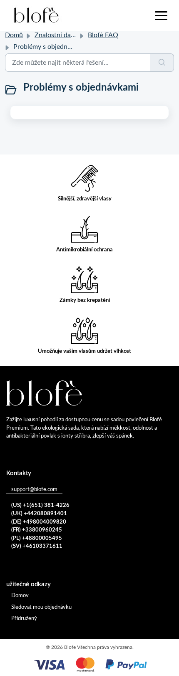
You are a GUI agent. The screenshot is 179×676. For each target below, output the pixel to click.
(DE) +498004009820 (38, 522)
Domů (14, 35)
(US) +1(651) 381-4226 (40, 505)
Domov (20, 595)
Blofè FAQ (103, 35)
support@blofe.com (34, 489)
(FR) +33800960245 (36, 530)
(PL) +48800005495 (36, 538)
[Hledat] (162, 62)
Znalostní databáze (62, 35)
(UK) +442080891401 (39, 513)
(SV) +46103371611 (36, 546)
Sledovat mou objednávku (41, 607)
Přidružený (24, 618)
